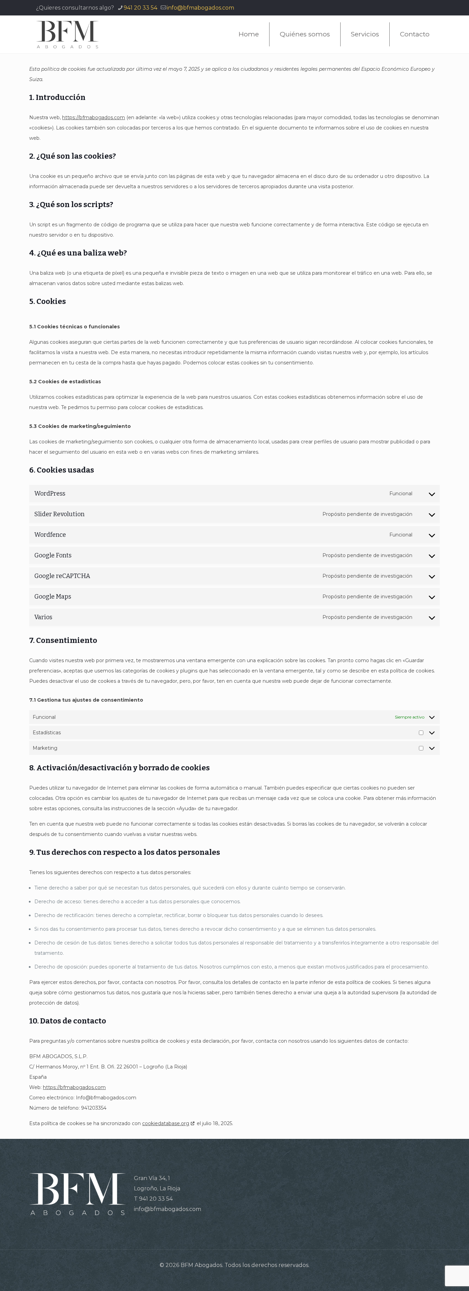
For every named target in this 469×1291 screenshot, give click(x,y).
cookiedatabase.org (165, 1123)
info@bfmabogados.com (200, 7)
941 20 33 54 (140, 7)
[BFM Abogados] (67, 34)
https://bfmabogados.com (93, 117)
